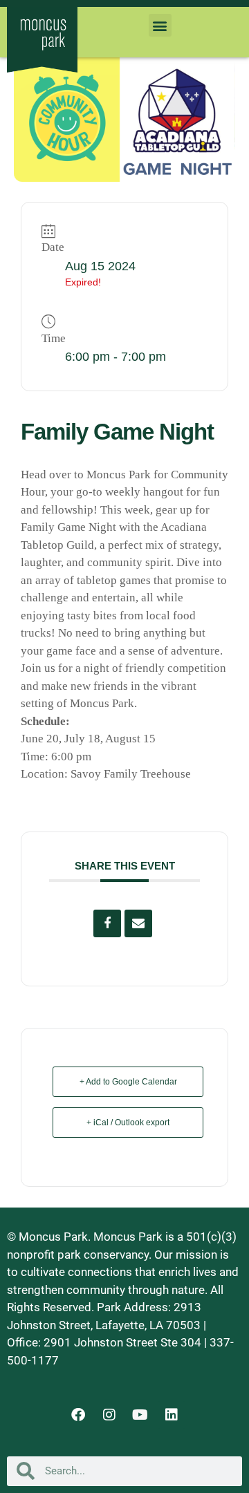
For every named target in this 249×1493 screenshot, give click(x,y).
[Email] (138, 923)
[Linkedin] (171, 1415)
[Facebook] (78, 1415)
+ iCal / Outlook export (127, 1122)
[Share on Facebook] (107, 923)
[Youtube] (140, 1415)
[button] (160, 25)
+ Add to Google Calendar (128, 1082)
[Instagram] (109, 1415)
